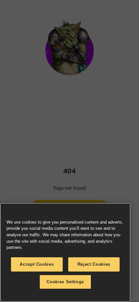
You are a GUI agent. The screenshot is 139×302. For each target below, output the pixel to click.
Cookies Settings (65, 281)
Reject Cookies (94, 264)
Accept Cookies (37, 264)
